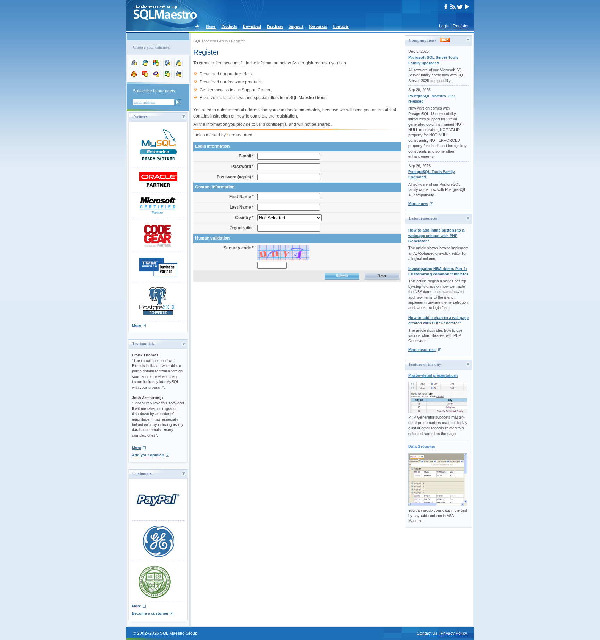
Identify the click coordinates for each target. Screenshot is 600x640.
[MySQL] (145, 65)
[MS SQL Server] (156, 65)
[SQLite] (178, 65)
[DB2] (167, 76)
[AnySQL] (134, 65)
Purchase (275, 26)
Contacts (341, 26)
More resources (422, 350)
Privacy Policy (454, 633)
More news (418, 204)
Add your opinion (148, 455)
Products (229, 26)
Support (296, 26)
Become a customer (150, 613)
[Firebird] (134, 76)
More (136, 325)
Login (444, 26)
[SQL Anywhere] (156, 76)
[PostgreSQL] (167, 65)
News (211, 26)
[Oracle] (145, 76)
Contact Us (427, 633)
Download (252, 26)
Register (461, 26)
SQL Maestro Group (210, 41)
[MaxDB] (178, 76)
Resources (318, 26)
